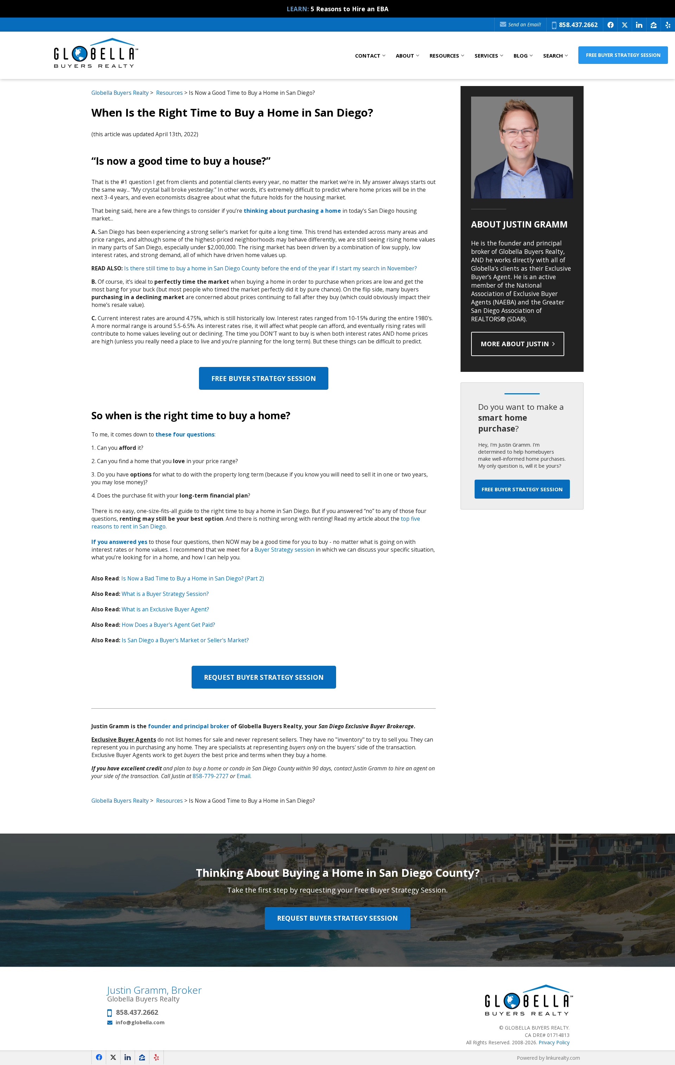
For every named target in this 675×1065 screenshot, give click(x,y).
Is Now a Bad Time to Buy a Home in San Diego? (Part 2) (192, 578)
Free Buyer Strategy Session (623, 55)
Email (243, 776)
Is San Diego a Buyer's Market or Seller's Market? (185, 640)
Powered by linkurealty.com (548, 1057)
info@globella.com (140, 1022)
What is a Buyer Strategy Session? (165, 594)
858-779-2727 (211, 776)
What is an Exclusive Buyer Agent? (165, 609)
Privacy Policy (554, 1042)
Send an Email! (524, 24)
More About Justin (516, 344)
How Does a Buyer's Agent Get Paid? (168, 625)
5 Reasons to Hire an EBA (349, 9)
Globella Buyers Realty (120, 93)
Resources (169, 93)
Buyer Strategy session (284, 549)
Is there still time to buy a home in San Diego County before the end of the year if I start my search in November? (270, 268)
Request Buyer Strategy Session (264, 677)
